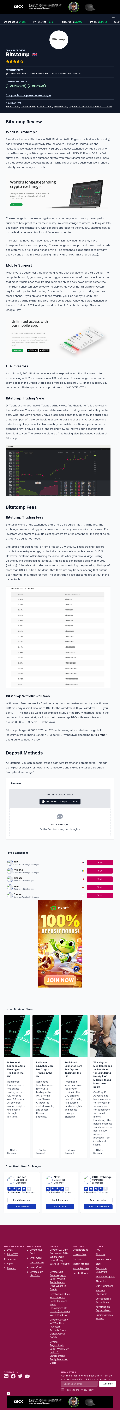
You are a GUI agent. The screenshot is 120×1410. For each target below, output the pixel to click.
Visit (99, 862)
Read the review (21, 1200)
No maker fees (81, 1268)
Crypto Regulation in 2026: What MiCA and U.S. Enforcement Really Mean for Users (59, 1352)
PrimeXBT (19, 869)
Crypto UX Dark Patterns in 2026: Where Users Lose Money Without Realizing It (60, 1258)
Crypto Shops (80, 1273)
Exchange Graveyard (101, 1270)
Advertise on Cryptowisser (103, 1308)
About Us (101, 1281)
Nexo (16, 886)
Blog (98, 1263)
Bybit (16, 861)
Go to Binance (21, 1206)
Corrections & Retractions (103, 1300)
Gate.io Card (37, 1262)
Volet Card (36, 1267)
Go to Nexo (60, 1206)
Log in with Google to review (62, 801)
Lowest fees (79, 1254)
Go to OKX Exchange (98, 1206)
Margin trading (81, 1263)
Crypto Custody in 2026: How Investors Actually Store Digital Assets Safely (59, 1328)
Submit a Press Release (104, 1317)
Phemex (18, 894)
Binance (18, 877)
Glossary (100, 1254)
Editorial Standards (101, 1292)
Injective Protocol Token (83, 106)
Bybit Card (36, 1257)
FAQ (98, 1249)
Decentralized (80, 1249)
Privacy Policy (103, 1259)
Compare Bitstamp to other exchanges (28, 95)
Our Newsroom (104, 1285)
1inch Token (12, 106)
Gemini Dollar (28, 106)
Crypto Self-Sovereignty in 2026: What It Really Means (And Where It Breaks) (58, 1280)
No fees (77, 1259)
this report (101, 734)
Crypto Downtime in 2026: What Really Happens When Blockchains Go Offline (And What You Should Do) (60, 1304)
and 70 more (104, 106)
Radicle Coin (60, 106)
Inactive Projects (105, 1276)
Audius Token (44, 106)
